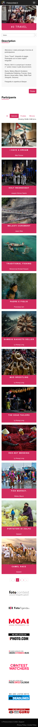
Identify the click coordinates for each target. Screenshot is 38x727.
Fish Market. (19, 491)
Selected (14, 116)
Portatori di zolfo (19, 528)
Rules (32, 91)
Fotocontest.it (12, 2)
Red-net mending (19, 453)
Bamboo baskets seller (19, 339)
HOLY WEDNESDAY (19, 188)
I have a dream (19, 150)
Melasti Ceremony (19, 225)
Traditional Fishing (19, 263)
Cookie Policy (31, 725)
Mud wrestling (19, 377)
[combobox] (19, 35)
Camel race (19, 566)
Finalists (23, 116)
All (7, 116)
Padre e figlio (19, 301)
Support (21, 722)
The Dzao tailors (19, 415)
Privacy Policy (21, 725)
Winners (32, 116)
